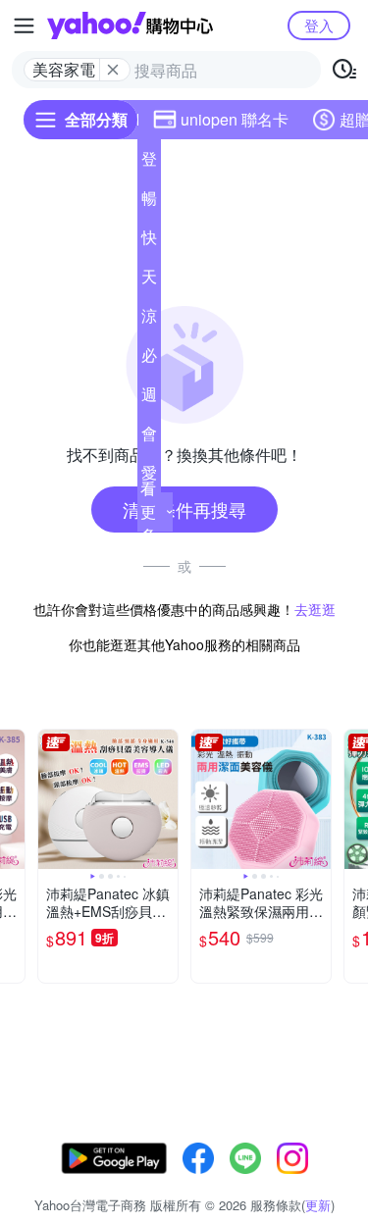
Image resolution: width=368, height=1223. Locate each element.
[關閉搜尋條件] (113, 69)
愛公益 (149, 476)
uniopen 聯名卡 (235, 119)
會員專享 (149, 437)
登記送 (149, 162)
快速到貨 (149, 241)
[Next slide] (165, 799)
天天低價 (149, 280)
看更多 (148, 511)
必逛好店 (149, 359)
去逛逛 (315, 609)
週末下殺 (149, 398)
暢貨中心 (149, 202)
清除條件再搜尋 (184, 509)
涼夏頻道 (149, 319)
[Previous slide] (51, 799)
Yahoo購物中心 (130, 25)
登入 (319, 25)
